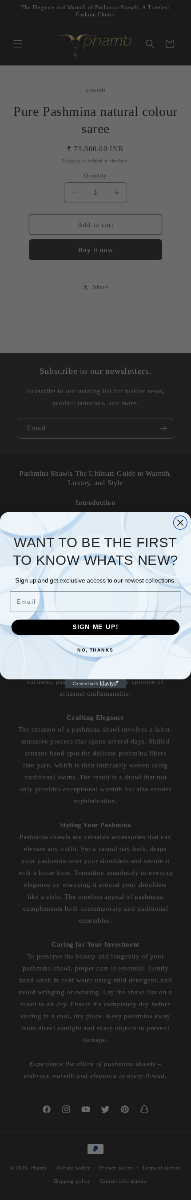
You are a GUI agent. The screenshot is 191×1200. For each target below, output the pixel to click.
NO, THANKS (95, 649)
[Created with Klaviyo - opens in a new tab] (95, 683)
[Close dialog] (180, 522)
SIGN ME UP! (95, 627)
